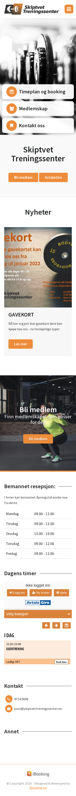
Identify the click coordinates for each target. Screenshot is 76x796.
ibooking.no (38, 787)
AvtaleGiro (53, 177)
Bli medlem (23, 177)
